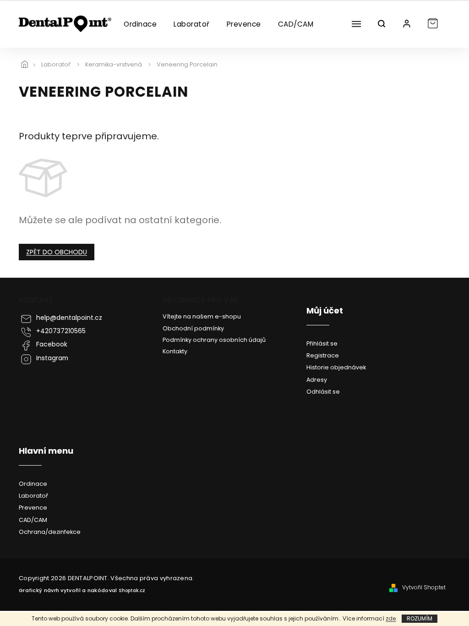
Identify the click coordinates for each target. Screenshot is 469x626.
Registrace (322, 355)
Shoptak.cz (132, 590)
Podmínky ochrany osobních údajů (214, 340)
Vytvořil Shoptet (424, 587)
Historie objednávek (336, 367)
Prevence (33, 507)
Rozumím (419, 618)
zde (391, 618)
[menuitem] (140, 24)
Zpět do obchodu (56, 252)
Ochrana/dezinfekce (50, 532)
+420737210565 (61, 331)
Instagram (52, 358)
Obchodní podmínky (193, 328)
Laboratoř (33, 496)
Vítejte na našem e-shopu (202, 316)
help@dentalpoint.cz (69, 317)
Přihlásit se (322, 343)
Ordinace (33, 484)
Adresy (316, 380)
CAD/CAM (33, 520)
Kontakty (175, 351)
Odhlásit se (323, 391)
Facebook (51, 344)
